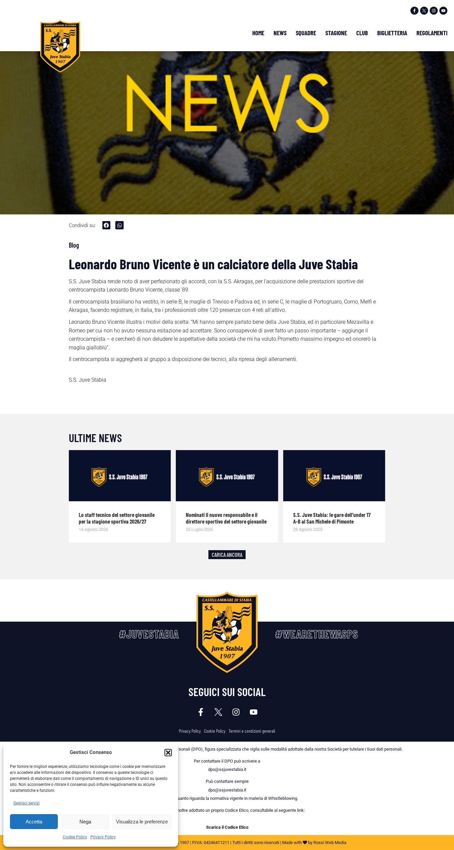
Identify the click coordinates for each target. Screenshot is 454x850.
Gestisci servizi (26, 803)
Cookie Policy (75, 837)
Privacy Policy (103, 837)
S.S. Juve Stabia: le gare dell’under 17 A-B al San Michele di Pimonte (332, 518)
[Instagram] (434, 11)
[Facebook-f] (414, 11)
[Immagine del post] (120, 475)
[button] (168, 752)
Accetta (34, 821)
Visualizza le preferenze (142, 821)
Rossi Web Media (329, 842)
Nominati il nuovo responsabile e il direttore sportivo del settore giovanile (226, 518)
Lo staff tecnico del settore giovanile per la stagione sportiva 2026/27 (117, 518)
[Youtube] (443, 11)
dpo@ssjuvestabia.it (227, 769)
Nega (85, 821)
